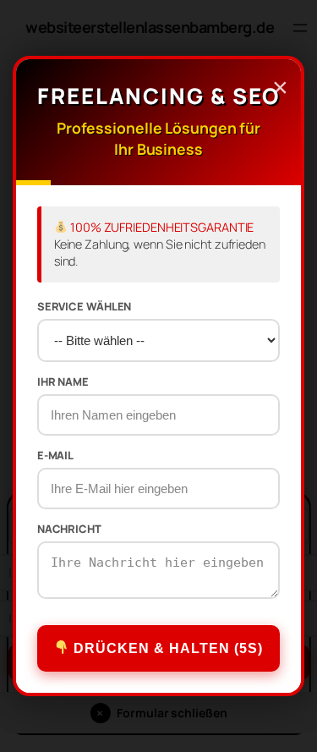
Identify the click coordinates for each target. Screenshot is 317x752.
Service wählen (84, 306)
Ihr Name (63, 382)
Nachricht (69, 529)
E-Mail (55, 455)
